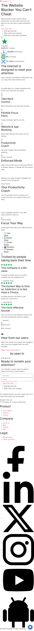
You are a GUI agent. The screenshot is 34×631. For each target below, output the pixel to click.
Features (6, 413)
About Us (6, 423)
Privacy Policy (8, 437)
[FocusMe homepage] (4, 1)
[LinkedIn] (18, 487)
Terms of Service (9, 439)
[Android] (18, 612)
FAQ (4, 429)
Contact (5, 427)
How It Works (7, 411)
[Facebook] (18, 456)
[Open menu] (9, 1)
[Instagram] (18, 549)
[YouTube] (18, 581)
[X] (18, 518)
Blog (4, 425)
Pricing (5, 415)
